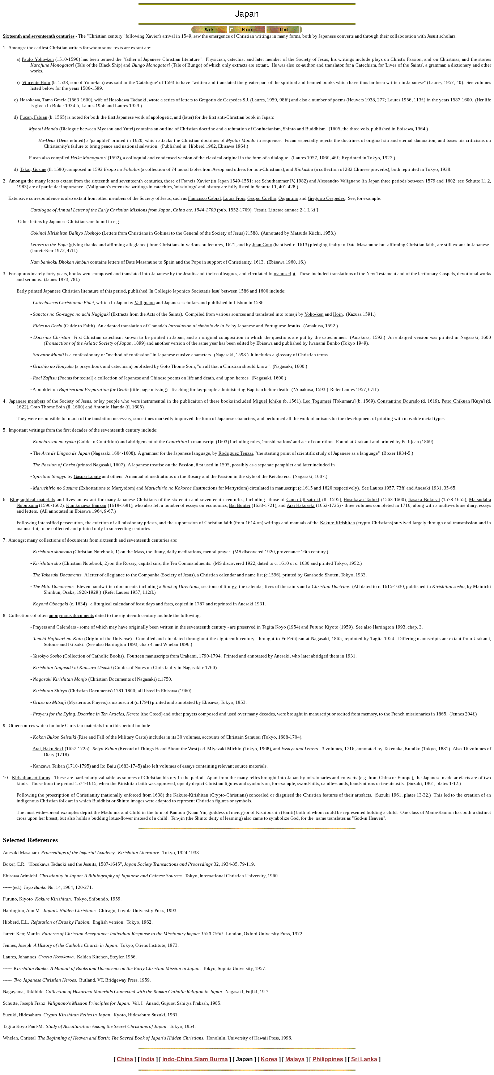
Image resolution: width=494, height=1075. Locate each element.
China (125, 1059)
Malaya (295, 1059)
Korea (269, 1059)
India (147, 1059)
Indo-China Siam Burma (195, 1059)
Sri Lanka (364, 1059)
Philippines (327, 1059)
